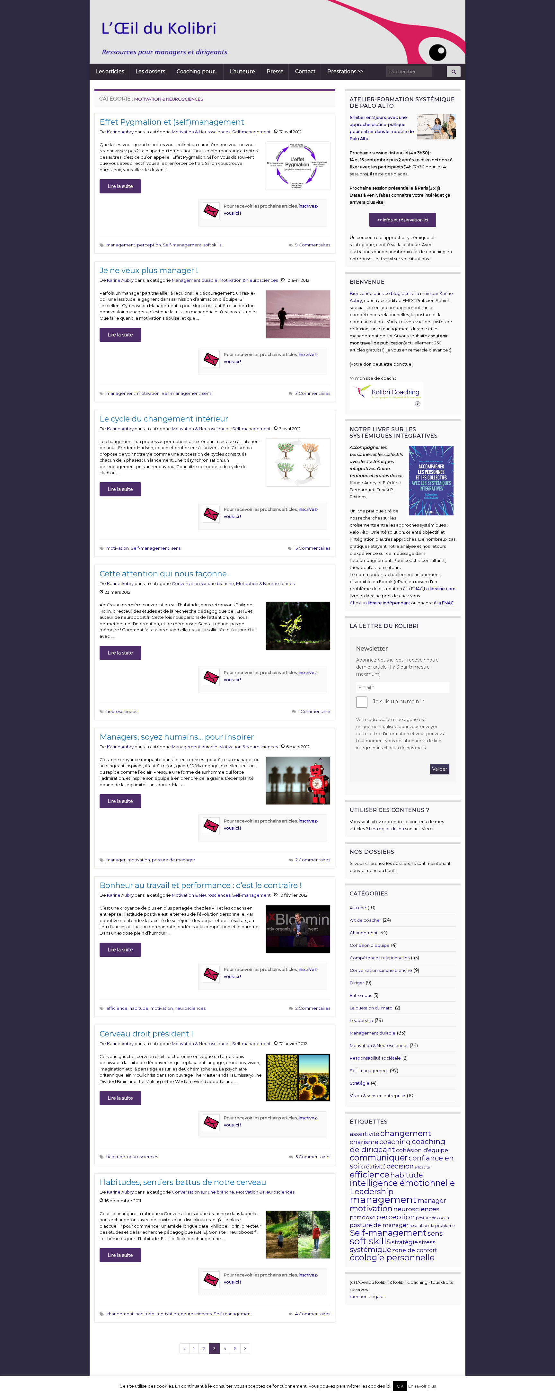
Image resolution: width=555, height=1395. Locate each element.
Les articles (110, 71)
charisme (364, 1142)
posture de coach (432, 1217)
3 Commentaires (312, 393)
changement (120, 1313)
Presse (275, 71)
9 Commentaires (312, 244)
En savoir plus (422, 1386)
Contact (305, 71)
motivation (148, 393)
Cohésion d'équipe (370, 945)
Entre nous (361, 995)
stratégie (405, 1242)
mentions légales (367, 1296)
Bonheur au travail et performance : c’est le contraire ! (201, 885)
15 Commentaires (312, 548)
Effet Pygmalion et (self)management (172, 122)
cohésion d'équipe (422, 1150)
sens (206, 393)
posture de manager (173, 859)
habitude (138, 1008)
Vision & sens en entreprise (377, 1095)
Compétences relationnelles (380, 957)
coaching (395, 1142)
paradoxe (362, 1217)
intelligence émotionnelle (402, 1183)
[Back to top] (541, 1381)
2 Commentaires (312, 859)
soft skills (212, 244)
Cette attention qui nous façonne (163, 573)
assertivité (364, 1134)
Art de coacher (365, 920)
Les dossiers (150, 71)
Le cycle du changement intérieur (164, 418)
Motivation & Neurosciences (201, 131)
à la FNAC (413, 588)
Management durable (194, 280)
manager (116, 859)
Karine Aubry (120, 131)
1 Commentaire (314, 711)
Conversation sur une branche (203, 583)
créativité (373, 1166)
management (120, 244)
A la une (358, 907)
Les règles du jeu (386, 828)
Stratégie (359, 1083)
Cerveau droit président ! (146, 1033)
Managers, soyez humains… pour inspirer (177, 737)
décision (400, 1166)
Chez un (380, 602)
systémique (370, 1249)
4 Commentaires (312, 1313)
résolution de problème (432, 1225)
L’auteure (242, 71)
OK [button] (400, 1386)
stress (427, 1242)
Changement (364, 932)
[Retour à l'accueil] (244, 32)
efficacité (422, 1167)
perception (149, 244)
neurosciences (121, 711)
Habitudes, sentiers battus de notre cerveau (183, 1182)
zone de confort (414, 1250)
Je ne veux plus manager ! (149, 270)
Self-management (251, 131)
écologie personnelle (392, 1257)
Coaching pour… (197, 71)
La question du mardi (371, 1007)
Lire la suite (120, 186)
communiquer (379, 1157)
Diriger (357, 982)
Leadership (361, 1020)
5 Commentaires (312, 1156)
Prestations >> (345, 71)
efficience (117, 1008)
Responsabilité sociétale (375, 1058)
